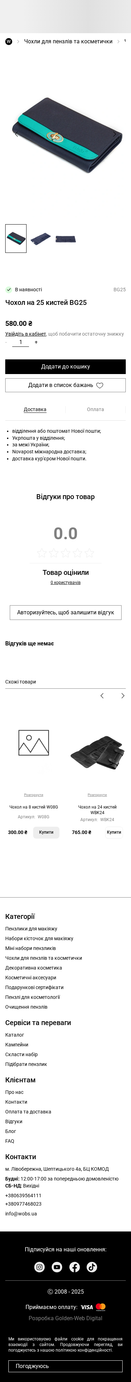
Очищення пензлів (26, 1007)
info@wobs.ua (21, 1213)
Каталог (14, 1035)
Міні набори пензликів (30, 948)
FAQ (9, 1141)
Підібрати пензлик (26, 1064)
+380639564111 (23, 1195)
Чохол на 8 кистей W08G (33, 807)
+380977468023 (23, 1204)
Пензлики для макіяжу (31, 928)
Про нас (14, 1092)
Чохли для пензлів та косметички (68, 41)
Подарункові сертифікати (34, 987)
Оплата (95, 409)
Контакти (16, 1102)
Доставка (35, 409)
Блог (10, 1131)
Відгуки (13, 1121)
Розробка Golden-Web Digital (65, 1318)
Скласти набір (21, 1054)
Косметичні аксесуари (30, 977)
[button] (16, 238)
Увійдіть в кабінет (25, 334)
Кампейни (16, 1044)
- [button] (6, 342)
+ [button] (36, 342)
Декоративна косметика (33, 968)
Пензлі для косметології (32, 997)
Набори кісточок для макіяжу (39, 938)
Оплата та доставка (28, 1111)
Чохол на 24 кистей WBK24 (97, 810)
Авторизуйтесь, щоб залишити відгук (65, 612)
